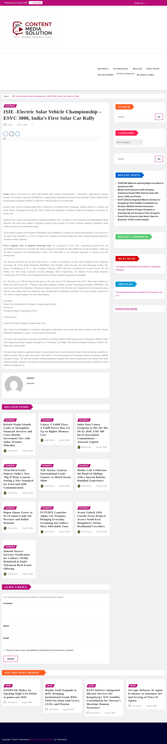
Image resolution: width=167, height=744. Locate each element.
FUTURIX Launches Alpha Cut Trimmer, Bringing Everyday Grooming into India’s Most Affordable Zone (54, 519)
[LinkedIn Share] (17, 134)
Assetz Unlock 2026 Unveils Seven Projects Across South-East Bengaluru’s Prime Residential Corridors (91, 519)
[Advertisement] (49, 72)
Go (159, 116)
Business (103, 69)
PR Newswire (106, 75)
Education (153, 69)
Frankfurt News (47, 739)
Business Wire (145, 75)
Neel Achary (13, 450)
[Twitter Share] (11, 134)
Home (6, 96)
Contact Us (121, 73)
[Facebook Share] (5, 134)
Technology (120, 69)
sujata (10, 124)
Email (6, 638)
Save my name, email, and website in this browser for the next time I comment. (40, 650)
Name (6, 625)
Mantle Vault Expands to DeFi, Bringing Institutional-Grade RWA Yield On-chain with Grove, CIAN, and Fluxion (138, 193)
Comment (7, 603)
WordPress (34, 739)
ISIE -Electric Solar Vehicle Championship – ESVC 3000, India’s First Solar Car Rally (45, 96)
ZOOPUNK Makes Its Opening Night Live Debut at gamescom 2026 (20, 694)
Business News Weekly (126, 308)
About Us (130, 73)
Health (137, 69)
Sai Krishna (12, 702)
